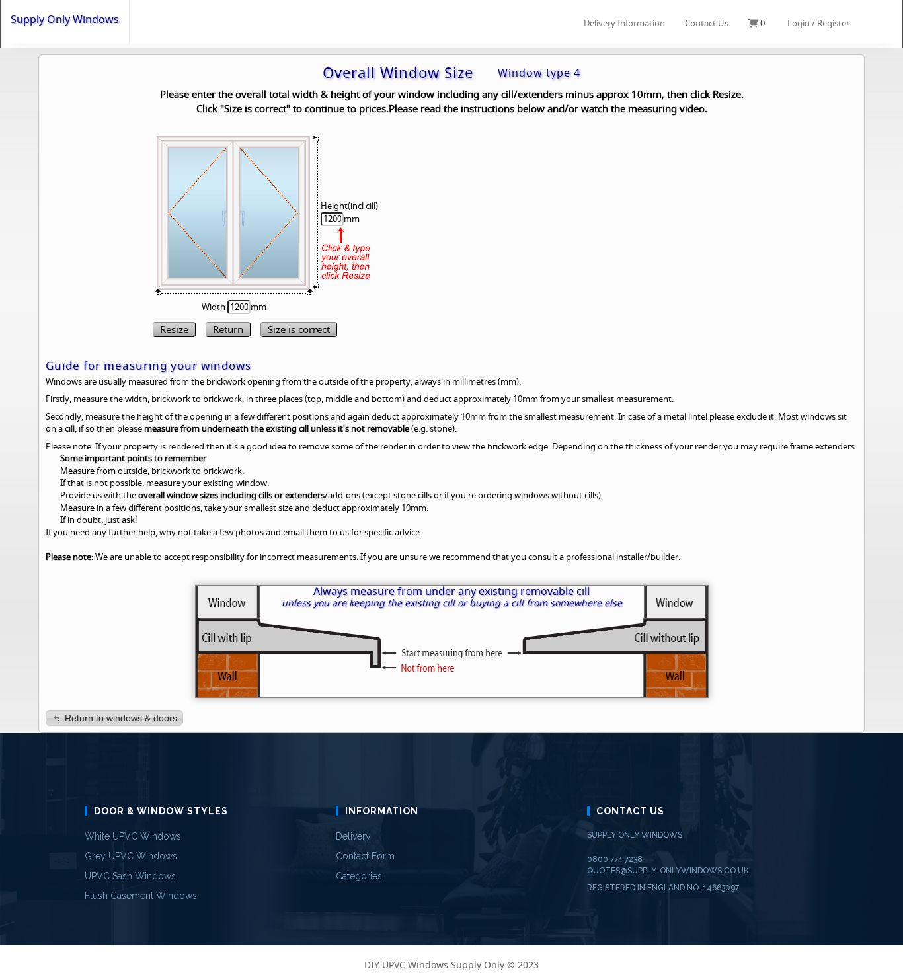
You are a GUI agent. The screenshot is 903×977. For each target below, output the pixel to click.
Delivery (353, 836)
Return (228, 329)
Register (833, 23)
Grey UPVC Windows (131, 856)
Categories (359, 876)
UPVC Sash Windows (130, 876)
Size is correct (299, 329)
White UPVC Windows (133, 836)
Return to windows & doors (121, 718)
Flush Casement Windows (141, 895)
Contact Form (365, 856)
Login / (801, 23)
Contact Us (706, 23)
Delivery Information (624, 23)
